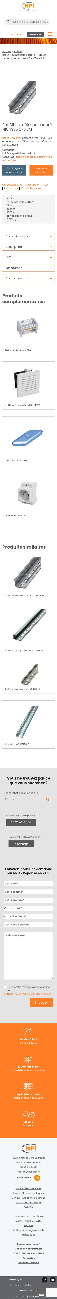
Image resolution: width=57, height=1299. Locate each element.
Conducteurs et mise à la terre (28, 1197)
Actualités (28, 1258)
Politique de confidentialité (28, 1290)
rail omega (45, 157)
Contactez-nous (31, 188)
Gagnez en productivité (28, 1248)
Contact (28, 1285)
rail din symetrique (27, 157)
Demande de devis (28, 1262)
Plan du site (14, 1285)
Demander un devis (41, 170)
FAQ (45, 184)
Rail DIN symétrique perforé (18, 55)
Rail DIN (18, 51)
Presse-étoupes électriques (28, 1193)
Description (32, 184)
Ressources (11, 188)
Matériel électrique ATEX (29, 1220)
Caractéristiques (12, 184)
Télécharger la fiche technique (14, 170)
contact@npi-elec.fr (28, 1171)
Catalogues (28, 1234)
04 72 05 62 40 (17, 35)
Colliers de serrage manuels (28, 1230)
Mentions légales (15, 1280)
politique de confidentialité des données (27, 994)
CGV (30, 1280)
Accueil (6, 51)
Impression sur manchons (28, 1216)
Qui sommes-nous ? (28, 1244)
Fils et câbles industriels (28, 1188)
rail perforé (9, 160)
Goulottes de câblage (28, 1202)
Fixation (28, 1225)
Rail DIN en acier (11, 138)
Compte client (35, 35)
